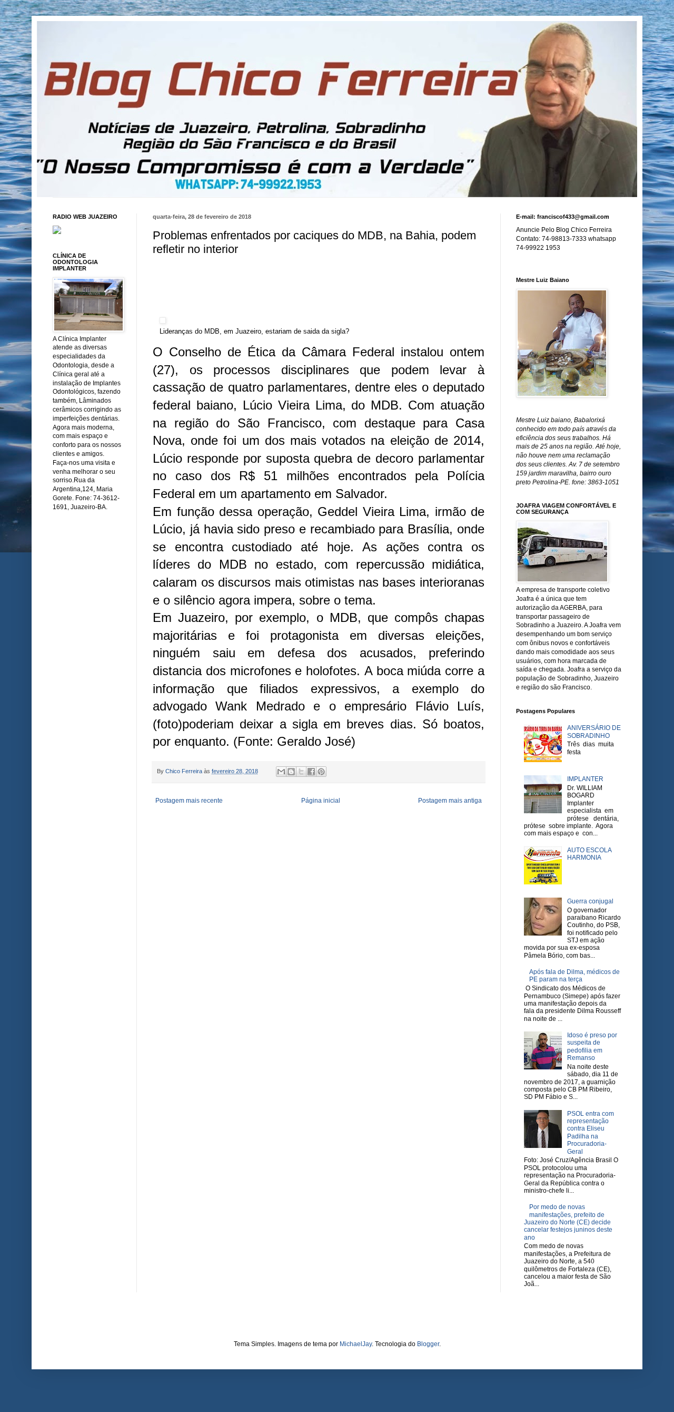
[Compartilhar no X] (301, 771)
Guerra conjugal (590, 901)
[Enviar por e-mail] (281, 771)
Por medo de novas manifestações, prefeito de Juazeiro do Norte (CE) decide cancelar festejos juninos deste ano (568, 1222)
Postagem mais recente (189, 800)
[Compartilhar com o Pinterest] (321, 771)
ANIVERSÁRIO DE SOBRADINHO (594, 731)
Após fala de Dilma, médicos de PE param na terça (574, 975)
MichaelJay (356, 1344)
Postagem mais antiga (450, 800)
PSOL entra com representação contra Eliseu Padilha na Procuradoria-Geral (590, 1132)
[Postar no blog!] (291, 771)
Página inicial (320, 800)
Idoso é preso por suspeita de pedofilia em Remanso (592, 1046)
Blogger (428, 1344)
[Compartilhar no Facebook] (311, 771)
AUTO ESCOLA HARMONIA (589, 853)
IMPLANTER (585, 779)
